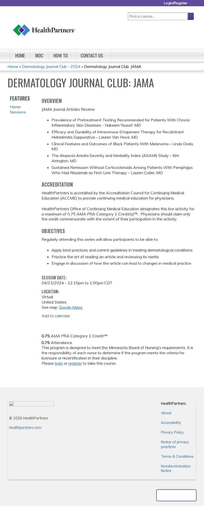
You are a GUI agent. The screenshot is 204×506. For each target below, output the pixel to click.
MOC (39, 55)
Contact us (92, 55)
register (75, 363)
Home (20, 55)
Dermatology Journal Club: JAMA (112, 66)
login (59, 363)
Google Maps (70, 307)
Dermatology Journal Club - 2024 (51, 66)
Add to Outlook (81, 324)
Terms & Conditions (177, 456)
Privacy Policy (172, 432)
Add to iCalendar (69, 323)
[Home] (44, 25)
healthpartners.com (25, 427)
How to (60, 55)
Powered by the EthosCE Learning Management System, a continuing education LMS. (176, 495)
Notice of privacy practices (175, 444)
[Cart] (192, 4)
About (166, 413)
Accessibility (171, 422)
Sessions (18, 111)
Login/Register (175, 3)
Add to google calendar (47, 324)
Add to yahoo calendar (58, 324)
